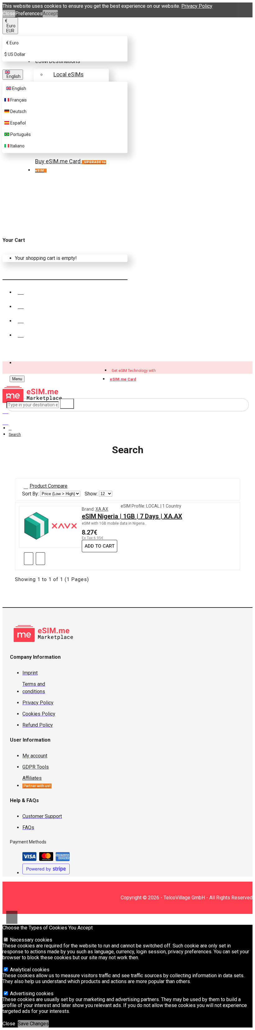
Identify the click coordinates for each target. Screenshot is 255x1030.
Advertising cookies (31, 993)
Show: (91, 494)
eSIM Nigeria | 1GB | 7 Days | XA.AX (132, 516)
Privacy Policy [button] (196, 6)
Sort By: (30, 494)
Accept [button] (50, 13)
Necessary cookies (30, 940)
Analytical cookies (29, 970)
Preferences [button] (29, 13)
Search (15, 434)
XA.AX (101, 509)
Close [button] (8, 13)
